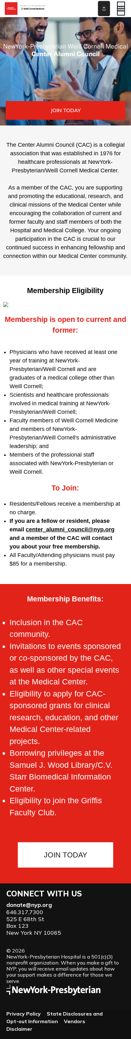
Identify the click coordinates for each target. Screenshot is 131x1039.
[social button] (104, 8)
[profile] (95, 8)
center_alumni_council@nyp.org (70, 529)
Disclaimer (19, 1029)
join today (66, 110)
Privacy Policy (23, 1013)
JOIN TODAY (65, 855)
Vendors (74, 1021)
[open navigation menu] (121, 9)
